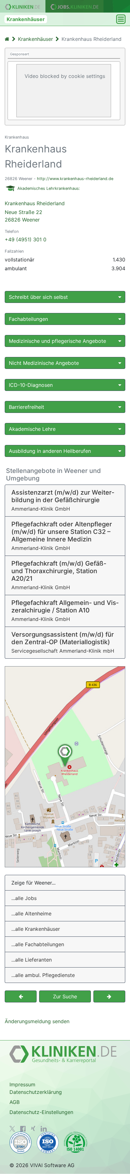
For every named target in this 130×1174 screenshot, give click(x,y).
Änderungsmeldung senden (37, 1021)
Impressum (22, 1084)
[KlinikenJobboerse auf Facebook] (23, 1129)
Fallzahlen (14, 251)
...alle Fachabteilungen (37, 944)
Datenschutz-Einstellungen (41, 1112)
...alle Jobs (24, 898)
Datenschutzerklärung (35, 1092)
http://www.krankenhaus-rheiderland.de (75, 178)
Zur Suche (65, 996)
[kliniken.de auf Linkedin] (44, 1129)
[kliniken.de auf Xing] (33, 1128)
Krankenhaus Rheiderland (35, 211)
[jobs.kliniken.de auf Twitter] (12, 1129)
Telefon (12, 231)
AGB (14, 1102)
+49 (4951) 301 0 (25, 239)
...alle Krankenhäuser (35, 929)
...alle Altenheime (31, 913)
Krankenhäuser (26, 19)
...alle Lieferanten (31, 960)
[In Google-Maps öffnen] (65, 766)
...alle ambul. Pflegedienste (43, 975)
